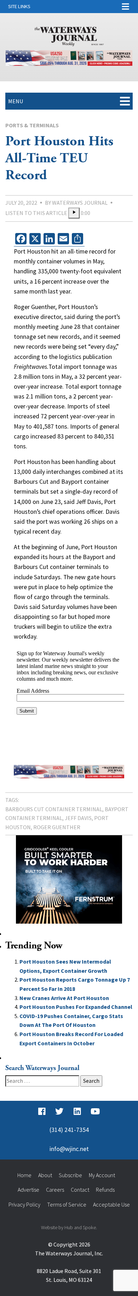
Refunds (105, 1189)
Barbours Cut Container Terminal (53, 809)
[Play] (74, 213)
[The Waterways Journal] (69, 35)
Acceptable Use (111, 1204)
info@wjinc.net (69, 1149)
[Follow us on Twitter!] (59, 1111)
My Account (102, 1175)
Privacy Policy (24, 1204)
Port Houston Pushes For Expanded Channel (75, 1006)
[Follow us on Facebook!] (42, 1111)
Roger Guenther (56, 827)
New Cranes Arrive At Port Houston (64, 997)
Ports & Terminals (32, 125)
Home (24, 1175)
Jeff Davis (78, 817)
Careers (55, 1189)
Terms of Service (66, 1204)
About (45, 1175)
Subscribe (70, 1175)
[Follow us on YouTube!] (95, 1111)
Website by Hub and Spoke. (69, 1227)
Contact (80, 1189)
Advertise (28, 1189)
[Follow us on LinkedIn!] (77, 1111)
